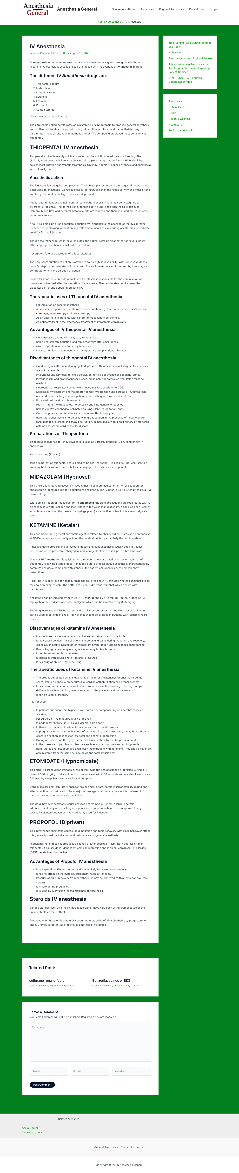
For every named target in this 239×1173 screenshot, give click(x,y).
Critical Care (197, 9)
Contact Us (127, 1147)
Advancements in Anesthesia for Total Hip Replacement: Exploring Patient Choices (189, 68)
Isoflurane (175, 52)
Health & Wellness (179, 118)
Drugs (213, 9)
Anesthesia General (77, 9)
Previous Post (45, 950)
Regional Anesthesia (171, 9)
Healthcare (175, 124)
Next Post (138, 950)
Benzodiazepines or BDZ (111, 981)
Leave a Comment (41, 53)
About (141, 1147)
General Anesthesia (123, 9)
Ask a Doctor (30, 1127)
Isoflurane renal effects (46, 981)
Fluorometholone (32, 1132)
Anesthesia (147, 9)
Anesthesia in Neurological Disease (190, 58)
